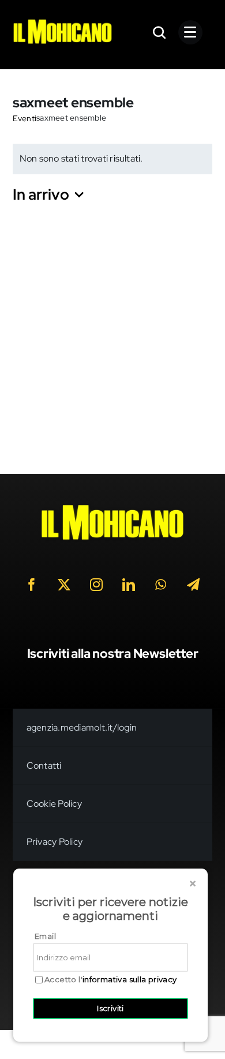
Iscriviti (110, 1008)
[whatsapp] (161, 584)
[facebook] (31, 584)
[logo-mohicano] (62, 22)
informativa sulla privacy (129, 979)
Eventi (24, 118)
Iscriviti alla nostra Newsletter (112, 653)
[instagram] (96, 584)
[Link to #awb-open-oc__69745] (160, 32)
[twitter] (64, 584)
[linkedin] (128, 584)
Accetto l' (110, 979)
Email (45, 936)
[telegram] (193, 584)
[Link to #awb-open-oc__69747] (190, 32)
